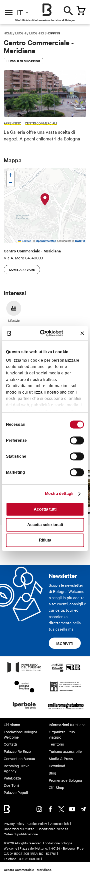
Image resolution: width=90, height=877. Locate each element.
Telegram (83, 809)
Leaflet (26, 241)
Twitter (61, 809)
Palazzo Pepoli (16, 792)
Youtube (72, 809)
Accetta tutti (45, 509)
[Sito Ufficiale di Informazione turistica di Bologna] (47, 9)
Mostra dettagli (59, 493)
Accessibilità (59, 823)
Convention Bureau (19, 758)
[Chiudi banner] (82, 333)
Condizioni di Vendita (53, 828)
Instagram (39, 809)
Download (57, 765)
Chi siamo (12, 724)
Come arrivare (22, 269)
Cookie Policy (37, 823)
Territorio (56, 744)
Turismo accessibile (65, 751)
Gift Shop (56, 787)
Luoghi (20, 33)
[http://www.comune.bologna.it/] (24, 710)
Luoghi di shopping (44, 33)
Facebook (50, 809)
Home (8, 33)
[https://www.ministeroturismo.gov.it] (24, 672)
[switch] (77, 440)
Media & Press (61, 758)
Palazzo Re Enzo (17, 751)
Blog (52, 772)
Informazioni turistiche (67, 724)
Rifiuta (45, 540)
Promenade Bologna (65, 780)
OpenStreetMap (46, 241)
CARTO (80, 241)
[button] (45, 199)
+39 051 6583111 (29, 858)
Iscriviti (64, 643)
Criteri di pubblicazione (21, 834)
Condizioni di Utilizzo (19, 828)
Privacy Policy (14, 823)
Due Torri (11, 785)
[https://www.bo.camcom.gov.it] (65, 691)
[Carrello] (81, 10)
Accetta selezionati (45, 525)
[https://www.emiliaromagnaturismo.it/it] (66, 710)
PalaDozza (12, 777)
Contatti (10, 744)
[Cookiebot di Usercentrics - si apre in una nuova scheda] (45, 333)
